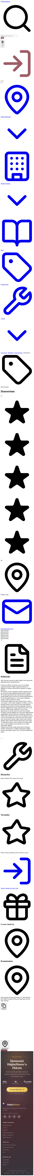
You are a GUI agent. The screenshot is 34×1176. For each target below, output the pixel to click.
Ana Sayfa (4, 353)
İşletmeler (10, 353)
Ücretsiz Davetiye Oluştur (9, 1145)
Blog (4, 1152)
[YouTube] (14, 1117)
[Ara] (1, 40)
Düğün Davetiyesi (7, 1137)
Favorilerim (6, 1149)
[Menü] (1, 83)
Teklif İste (4, 1050)
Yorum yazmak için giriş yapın (9, 888)
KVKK (17, 1173)
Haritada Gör (5, 1048)
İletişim (5, 1164)
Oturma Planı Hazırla (8, 1147)
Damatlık (5, 1130)
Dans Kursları (18, 353)
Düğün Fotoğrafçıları (8, 1135)
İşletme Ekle (6, 1159)
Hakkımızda (7, 1173)
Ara (2, 37)
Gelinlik (5, 1127)
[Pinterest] (19, 1117)
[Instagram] (5, 1117)
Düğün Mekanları (7, 1125)
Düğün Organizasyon (8, 1132)
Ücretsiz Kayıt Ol (16, 1089)
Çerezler (27, 1173)
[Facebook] (9, 1117)
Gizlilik (22, 1173)
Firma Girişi (6, 1162)
